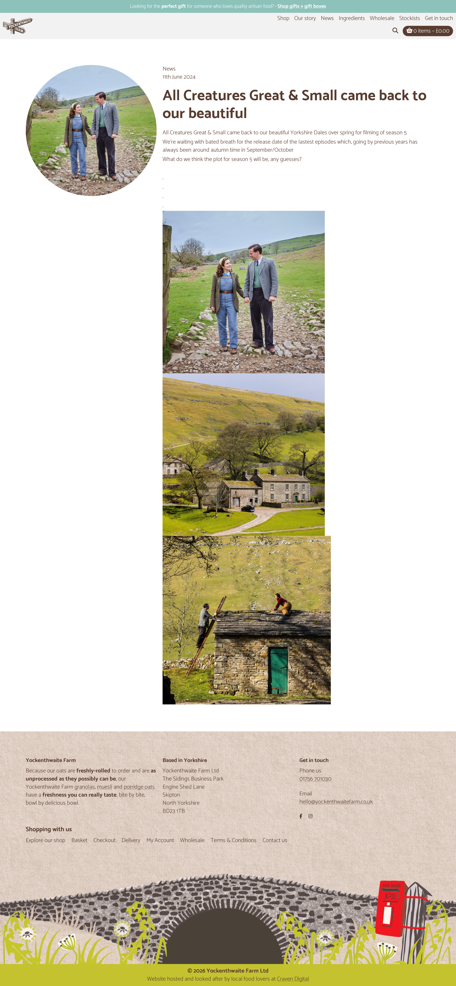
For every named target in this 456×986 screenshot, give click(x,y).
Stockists (409, 18)
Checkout (104, 840)
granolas (84, 787)
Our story (305, 18)
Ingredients (352, 18)
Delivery (131, 840)
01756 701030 (315, 779)
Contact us (275, 840)
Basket (79, 840)
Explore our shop (45, 840)
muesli (104, 787)
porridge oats (139, 787)
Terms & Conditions (233, 840)
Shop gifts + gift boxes (302, 6)
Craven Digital (293, 979)
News (327, 18)
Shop (283, 18)
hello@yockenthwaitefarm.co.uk (336, 802)
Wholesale (382, 18)
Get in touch (439, 18)
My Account (160, 840)
